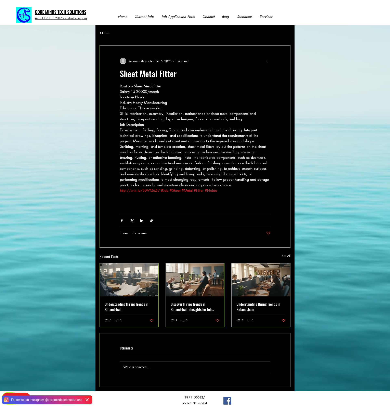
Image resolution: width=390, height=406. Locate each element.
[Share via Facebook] (122, 220)
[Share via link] (152, 220)
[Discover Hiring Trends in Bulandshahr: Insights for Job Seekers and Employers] (195, 279)
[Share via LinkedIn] (142, 220)
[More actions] (267, 61)
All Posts (104, 33)
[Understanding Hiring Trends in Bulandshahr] (129, 279)
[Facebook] (227, 401)
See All (286, 256)
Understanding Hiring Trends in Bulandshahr (126, 307)
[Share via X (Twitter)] (132, 220)
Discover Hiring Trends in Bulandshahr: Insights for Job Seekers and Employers (191, 307)
